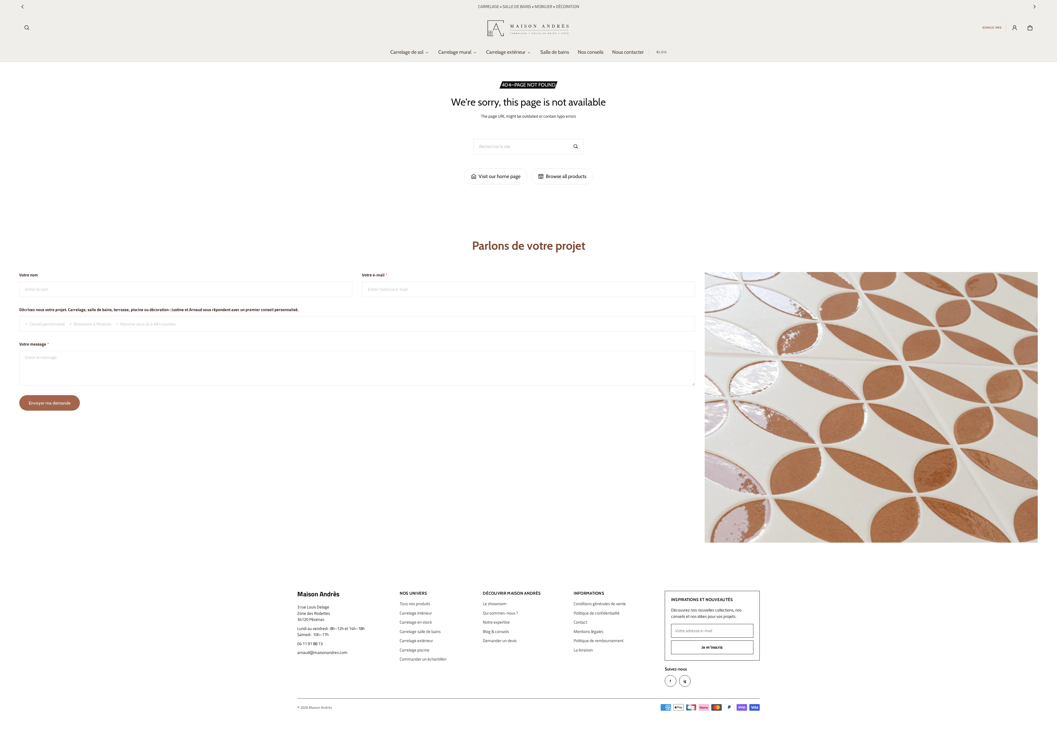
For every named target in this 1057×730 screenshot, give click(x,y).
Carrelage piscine (414, 650)
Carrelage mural (454, 52)
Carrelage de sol (406, 52)
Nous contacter (628, 52)
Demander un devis (500, 640)
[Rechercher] (576, 146)
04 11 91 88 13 (310, 644)
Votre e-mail (374, 275)
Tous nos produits (415, 603)
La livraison (583, 650)
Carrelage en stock (416, 622)
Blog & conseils (496, 631)
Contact (580, 622)
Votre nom (28, 275)
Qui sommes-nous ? (500, 613)
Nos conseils (590, 52)
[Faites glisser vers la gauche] (22, 6)
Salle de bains (554, 52)
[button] (27, 28)
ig (684, 681)
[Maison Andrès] (528, 28)
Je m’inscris (712, 647)
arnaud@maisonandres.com (322, 653)
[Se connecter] (1014, 28)
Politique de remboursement (598, 640)
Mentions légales (588, 631)
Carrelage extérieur (505, 52)
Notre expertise (496, 622)
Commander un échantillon (423, 659)
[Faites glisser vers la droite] (1034, 6)
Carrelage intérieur (416, 613)
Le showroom (494, 603)
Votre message (34, 344)
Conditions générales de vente (600, 603)
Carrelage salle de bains (420, 631)
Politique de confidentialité (597, 613)
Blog (661, 52)
